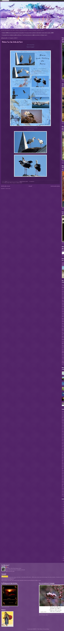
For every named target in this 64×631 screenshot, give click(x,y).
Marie (8, 567)
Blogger (48, 629)
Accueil (30, 186)
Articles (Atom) (8, 188)
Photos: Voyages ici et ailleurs (14, 182)
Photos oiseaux (7, 182)
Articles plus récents (5, 186)
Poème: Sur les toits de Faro (12, 42)
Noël (62, 465)
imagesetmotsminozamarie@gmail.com (8, 579)
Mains (63, 452)
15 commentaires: (32, 181)
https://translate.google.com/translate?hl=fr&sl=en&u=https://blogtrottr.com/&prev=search (26, 580)
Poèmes (21, 182)
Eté (62, 437)
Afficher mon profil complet (10, 571)
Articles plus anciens (55, 186)
